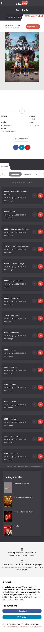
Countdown (15, 174)
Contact (38, 626)
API (3, 626)
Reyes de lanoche (21, 483)
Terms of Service (26, 626)
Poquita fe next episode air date (17, 466)
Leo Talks (17, 526)
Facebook (23, 611)
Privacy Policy (12, 626)
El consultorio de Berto (23, 512)
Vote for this (22, 139)
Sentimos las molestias (23, 497)
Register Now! (32, 26)
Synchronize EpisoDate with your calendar (16, 567)
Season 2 (27, 174)
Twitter (23, 617)
